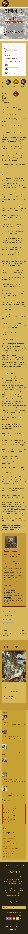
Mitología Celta (8, 698)
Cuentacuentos (8, 695)
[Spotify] (17, 918)
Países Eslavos (7, 853)
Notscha (23, 632)
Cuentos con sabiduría (9, 808)
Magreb (6, 844)
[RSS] (14, 918)
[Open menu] (25, 3)
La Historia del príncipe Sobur (7, 633)
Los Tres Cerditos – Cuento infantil (14, 600)
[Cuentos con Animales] (16, 865)
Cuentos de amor (7, 810)
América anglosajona (9, 838)
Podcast (5, 821)
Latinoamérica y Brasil (9, 843)
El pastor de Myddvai (11, 592)
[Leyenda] (22, 865)
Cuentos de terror (13, 69)
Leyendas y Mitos (13, 73)
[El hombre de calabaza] (4, 760)
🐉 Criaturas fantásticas (9, 685)
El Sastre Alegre (10, 601)
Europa (13, 22)
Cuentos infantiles (7, 815)
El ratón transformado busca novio (10, 736)
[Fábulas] (10, 865)
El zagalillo (5, 722)
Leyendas (20, 22)
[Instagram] (7, 918)
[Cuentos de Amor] (18, 865)
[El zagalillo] (4, 717)
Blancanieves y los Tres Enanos (13, 598)
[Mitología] (24, 865)
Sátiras (5, 823)
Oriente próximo (8, 851)
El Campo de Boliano (11, 603)
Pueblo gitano (7, 854)
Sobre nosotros (14, 912)
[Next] (24, 676)
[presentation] (14, 666)
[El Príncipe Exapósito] (4, 788)
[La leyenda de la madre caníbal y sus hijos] (4, 746)
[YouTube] (10, 918)
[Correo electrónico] (20, 918)
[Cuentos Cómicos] (8, 865)
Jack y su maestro (10, 590)
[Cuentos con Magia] (12, 865)
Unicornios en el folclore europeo (10, 692)
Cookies (19, 915)
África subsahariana (9, 836)
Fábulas (5, 817)
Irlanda (7, 22)
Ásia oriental (7, 840)
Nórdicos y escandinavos (10, 848)
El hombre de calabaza (7, 765)
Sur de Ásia (6, 856)
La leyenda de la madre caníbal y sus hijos (12, 750)
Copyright (10, 915)
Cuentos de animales (8, 812)
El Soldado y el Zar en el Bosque (9, 779)
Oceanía (6, 849)
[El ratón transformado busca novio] (4, 732)
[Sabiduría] (14, 865)
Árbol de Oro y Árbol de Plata (13, 593)
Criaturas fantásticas (12, 61)
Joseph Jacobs (14, 32)
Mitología (14, 697)
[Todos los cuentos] (4, 865)
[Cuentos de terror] (20, 865)
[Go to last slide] (4, 676)
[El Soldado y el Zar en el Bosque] (4, 774)
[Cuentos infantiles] (6, 865)
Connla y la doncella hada (12, 589)
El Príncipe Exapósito (7, 793)
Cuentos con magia (14, 65)
